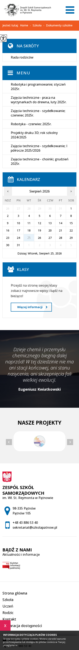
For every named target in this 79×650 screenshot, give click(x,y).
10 (18, 223)
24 (18, 238)
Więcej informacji (30, 307)
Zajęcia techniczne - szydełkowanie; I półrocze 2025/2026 (39, 148)
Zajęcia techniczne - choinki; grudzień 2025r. (39, 161)
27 (50, 238)
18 (29, 230)
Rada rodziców (22, 57)
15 (71, 223)
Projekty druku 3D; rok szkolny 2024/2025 (34, 134)
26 (39, 238)
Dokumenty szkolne (58, 25)
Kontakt (9, 619)
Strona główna (14, 593)
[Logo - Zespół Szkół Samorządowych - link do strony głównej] (26, 10)
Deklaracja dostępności (22, 625)
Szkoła (36, 25)
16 (7, 230)
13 (50, 223)
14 (60, 223)
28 (60, 238)
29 (71, 238)
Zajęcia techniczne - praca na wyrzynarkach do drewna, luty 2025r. (39, 99)
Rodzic (8, 612)
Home (24, 25)
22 (71, 230)
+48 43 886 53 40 (25, 522)
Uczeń (7, 606)
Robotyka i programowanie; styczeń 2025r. (38, 86)
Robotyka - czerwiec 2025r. (31, 124)
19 (39, 230)
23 (7, 238)
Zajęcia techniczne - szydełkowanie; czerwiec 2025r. (38, 113)
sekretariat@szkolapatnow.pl (35, 527)
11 (29, 223)
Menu (23, 73)
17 (18, 230)
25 (29, 238)
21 (60, 230)
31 (18, 245)
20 (50, 230)
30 (7, 245)
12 (39, 223)
